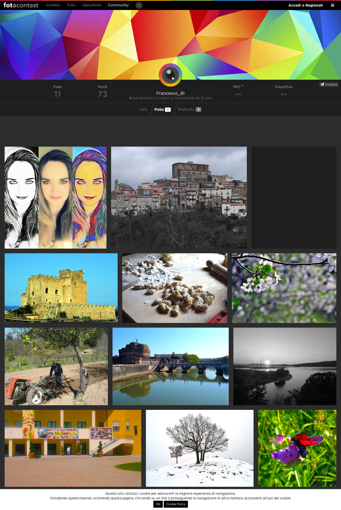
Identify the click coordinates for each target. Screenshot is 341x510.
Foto (71, 5)
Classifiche (91, 5)
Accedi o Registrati (305, 5)
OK (158, 504)
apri (55, 198)
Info (143, 110)
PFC (237, 87)
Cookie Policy (175, 504)
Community (118, 5)
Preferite (188, 110)
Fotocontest (20, 4)
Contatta (330, 84)
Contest (53, 5)
